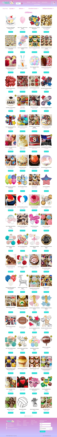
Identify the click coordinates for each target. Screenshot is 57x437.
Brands (50, 435)
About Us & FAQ (44, 2)
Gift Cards (28, 2)
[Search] (22, 3)
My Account (34, 2)
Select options (10, 72)
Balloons (21, 8)
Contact (39, 2)
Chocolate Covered (32, 8)
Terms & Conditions (37, 4)
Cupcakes (11, 8)
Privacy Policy (15, 435)
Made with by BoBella (46, 435)
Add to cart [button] (22, 72)
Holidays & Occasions (47, 8)
